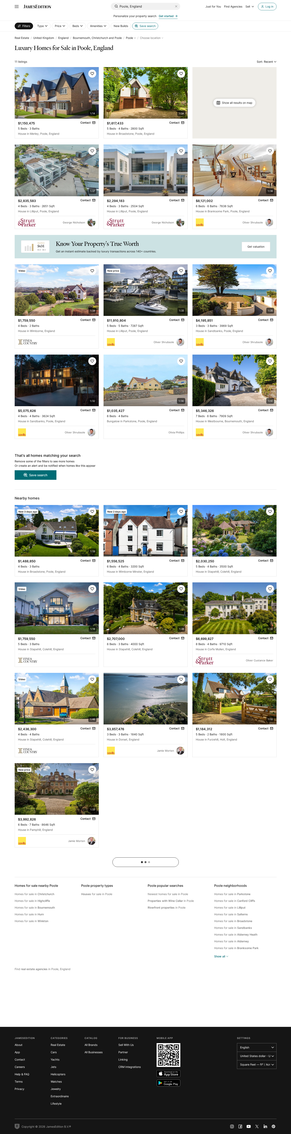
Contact (20, 1059)
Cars (54, 1052)
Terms (19, 1081)
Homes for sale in (34, 894)
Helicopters (58, 1074)
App (17, 1052)
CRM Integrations (129, 1067)
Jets (53, 1067)
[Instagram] (232, 1126)
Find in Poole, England (42, 969)
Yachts (55, 1059)
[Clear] (176, 6)
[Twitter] (257, 1126)
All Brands (91, 1044)
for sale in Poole (96, 894)
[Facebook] (240, 1126)
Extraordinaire (60, 1096)
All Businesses (94, 1052)
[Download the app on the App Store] (168, 1073)
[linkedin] (265, 1126)
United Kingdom (43, 37)
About (18, 1044)
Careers (20, 1067)
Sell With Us (126, 1044)
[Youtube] (249, 1126)
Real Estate (22, 37)
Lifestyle (56, 1103)
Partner (123, 1052)
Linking (123, 1059)
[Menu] (16, 6)
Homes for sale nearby (36, 886)
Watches (56, 1081)
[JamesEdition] (37, 6)
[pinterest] (274, 1126)
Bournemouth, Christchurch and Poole (97, 37)
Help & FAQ (22, 1074)
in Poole (171, 900)
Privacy (19, 1089)
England (63, 37)
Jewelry (56, 1089)
